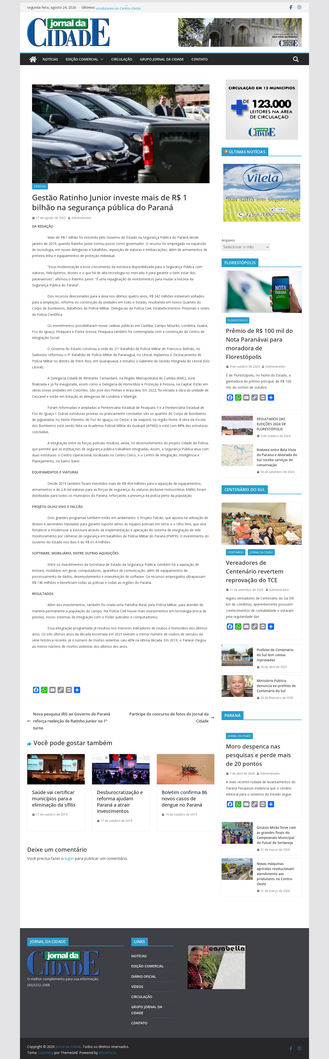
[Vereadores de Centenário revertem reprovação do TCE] (262, 524)
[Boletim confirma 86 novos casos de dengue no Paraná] (185, 757)
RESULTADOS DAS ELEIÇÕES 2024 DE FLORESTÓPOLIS (271, 424)
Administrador (82, 218)
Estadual (40, 186)
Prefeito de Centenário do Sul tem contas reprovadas (275, 655)
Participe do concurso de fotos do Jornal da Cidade (169, 717)
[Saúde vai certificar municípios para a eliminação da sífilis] (56, 757)
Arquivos (228, 240)
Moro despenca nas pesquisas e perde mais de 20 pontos (258, 755)
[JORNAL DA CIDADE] (63, 954)
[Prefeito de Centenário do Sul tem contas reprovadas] (237, 658)
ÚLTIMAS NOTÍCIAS (247, 152)
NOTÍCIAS (50, 59)
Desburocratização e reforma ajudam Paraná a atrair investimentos (120, 801)
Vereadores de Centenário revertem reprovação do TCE (254, 571)
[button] (101, 59)
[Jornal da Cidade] (33, 59)
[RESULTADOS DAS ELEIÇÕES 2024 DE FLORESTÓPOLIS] (237, 427)
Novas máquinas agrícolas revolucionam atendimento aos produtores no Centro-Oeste (275, 873)
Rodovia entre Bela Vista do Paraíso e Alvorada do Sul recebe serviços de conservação (277, 457)
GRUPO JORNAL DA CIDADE (162, 59)
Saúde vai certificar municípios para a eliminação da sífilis (54, 798)
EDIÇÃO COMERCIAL (82, 59)
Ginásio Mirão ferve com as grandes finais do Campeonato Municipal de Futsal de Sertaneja (276, 835)
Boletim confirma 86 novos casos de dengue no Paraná (184, 798)
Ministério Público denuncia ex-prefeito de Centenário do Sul (276, 685)
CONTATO (199, 59)
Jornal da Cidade (261, 552)
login (69, 858)
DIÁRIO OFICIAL (143, 976)
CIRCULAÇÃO (121, 59)
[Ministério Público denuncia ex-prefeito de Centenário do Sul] (237, 689)
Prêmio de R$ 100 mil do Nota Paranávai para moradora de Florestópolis (259, 344)
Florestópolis (237, 320)
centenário (235, 552)
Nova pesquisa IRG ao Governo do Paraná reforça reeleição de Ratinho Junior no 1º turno (71, 721)
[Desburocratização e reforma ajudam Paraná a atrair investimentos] (121, 757)
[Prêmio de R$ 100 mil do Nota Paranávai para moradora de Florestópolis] (262, 292)
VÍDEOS (137, 986)
